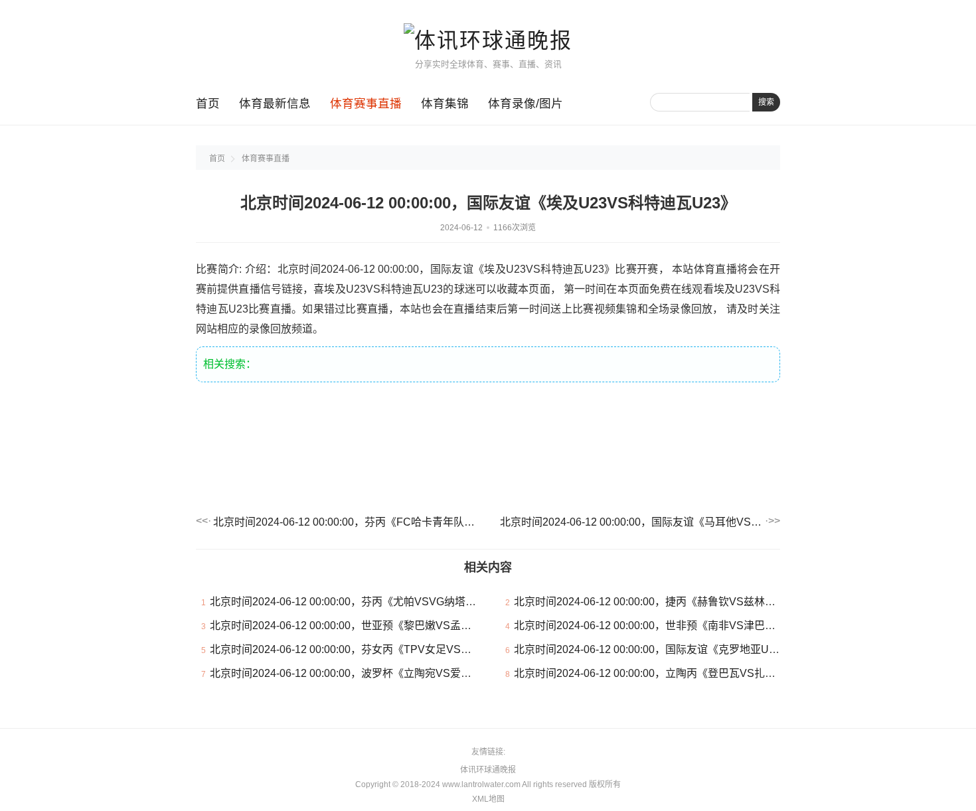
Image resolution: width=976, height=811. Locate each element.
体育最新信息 (275, 103)
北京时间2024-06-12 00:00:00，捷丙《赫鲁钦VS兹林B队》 (653, 601)
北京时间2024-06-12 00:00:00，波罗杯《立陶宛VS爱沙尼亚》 (356, 673)
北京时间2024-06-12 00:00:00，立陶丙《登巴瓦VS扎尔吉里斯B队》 (675, 673)
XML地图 (488, 799)
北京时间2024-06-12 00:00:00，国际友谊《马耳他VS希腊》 (631, 522)
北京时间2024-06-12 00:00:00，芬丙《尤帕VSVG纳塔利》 (348, 601)
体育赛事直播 (366, 103)
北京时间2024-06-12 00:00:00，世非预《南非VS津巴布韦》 (655, 625)
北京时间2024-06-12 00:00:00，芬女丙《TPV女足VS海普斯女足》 (367, 649)
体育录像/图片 (525, 103)
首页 (208, 103)
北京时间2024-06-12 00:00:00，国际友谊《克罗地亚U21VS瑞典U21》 (680, 649)
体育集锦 (445, 103)
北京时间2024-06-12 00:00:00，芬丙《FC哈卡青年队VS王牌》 (344, 522)
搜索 (766, 102)
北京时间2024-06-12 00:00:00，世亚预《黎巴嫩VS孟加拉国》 (356, 625)
